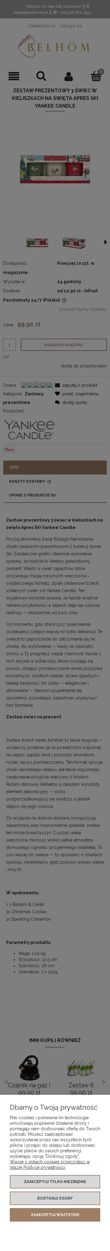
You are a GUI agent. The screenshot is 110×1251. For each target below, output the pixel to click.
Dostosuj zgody (55, 1198)
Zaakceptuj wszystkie (55, 1215)
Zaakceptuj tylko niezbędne (55, 1182)
